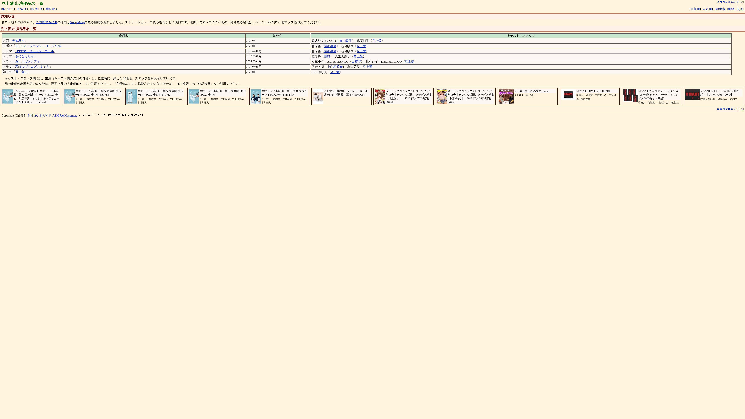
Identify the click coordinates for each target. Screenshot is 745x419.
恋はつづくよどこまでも (32, 66)
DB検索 (720, 9)
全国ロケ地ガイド (39, 115)
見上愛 (376, 40)
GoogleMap (77, 22)
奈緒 (327, 56)
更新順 (695, 9)
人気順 (707, 9)
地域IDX (51, 9)
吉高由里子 (344, 40)
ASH (55, 115)
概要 (731, 9)
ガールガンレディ (27, 61)
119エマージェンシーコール (34, 51)
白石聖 (356, 61)
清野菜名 (330, 46)
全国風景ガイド (46, 22)
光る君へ (18, 40)
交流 (740, 9)
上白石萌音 (335, 66)
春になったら (24, 56)
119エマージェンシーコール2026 (38, 46)
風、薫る (21, 72)
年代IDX (8, 9)
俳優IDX (37, 9)
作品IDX (22, 9)
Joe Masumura (68, 115)
